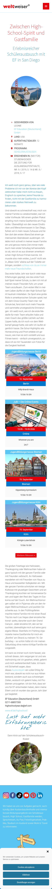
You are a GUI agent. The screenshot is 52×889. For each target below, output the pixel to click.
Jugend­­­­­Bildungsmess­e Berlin (26, 351)
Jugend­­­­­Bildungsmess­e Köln (26, 502)
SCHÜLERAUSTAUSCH (25, 152)
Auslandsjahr (18, 670)
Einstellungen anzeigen (26, 882)
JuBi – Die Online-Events (26, 401)
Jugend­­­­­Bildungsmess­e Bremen (26, 452)
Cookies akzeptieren (26, 867)
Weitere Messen (25, 555)
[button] (47, 851)
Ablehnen (26, 875)
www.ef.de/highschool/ (16, 710)
